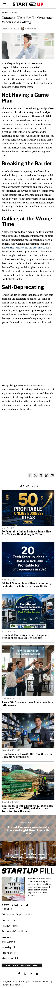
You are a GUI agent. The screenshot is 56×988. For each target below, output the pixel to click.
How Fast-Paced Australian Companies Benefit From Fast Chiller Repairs (25, 636)
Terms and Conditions (14, 931)
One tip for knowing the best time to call (27, 247)
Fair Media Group (11, 984)
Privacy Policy (10, 925)
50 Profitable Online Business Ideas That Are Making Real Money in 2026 (26, 533)
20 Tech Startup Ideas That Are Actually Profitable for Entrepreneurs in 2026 (27, 584)
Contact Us (8, 920)
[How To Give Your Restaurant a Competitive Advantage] (28, 853)
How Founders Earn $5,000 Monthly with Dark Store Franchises (27, 755)
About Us (7, 908)
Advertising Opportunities (17, 914)
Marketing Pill (10, 958)
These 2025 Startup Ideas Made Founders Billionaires (27, 703)
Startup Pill (8, 941)
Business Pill (10, 12)
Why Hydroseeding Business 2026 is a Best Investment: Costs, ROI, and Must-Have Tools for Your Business (28, 808)
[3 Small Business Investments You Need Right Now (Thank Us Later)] (28, 828)
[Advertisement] (28, 355)
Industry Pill (8, 947)
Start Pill (32, 28)
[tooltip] (30, 475)
